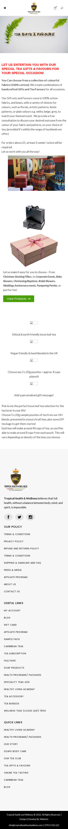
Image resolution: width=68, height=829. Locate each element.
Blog (7, 617)
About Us (10, 584)
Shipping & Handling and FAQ (22, 562)
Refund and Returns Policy (21, 548)
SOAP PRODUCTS (14, 667)
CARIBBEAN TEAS (13, 646)
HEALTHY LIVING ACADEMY (19, 689)
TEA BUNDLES (11, 703)
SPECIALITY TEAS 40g (17, 682)
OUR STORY (11, 744)
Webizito (44, 819)
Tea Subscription (15, 653)
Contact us (12, 591)
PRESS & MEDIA (13, 570)
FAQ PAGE (10, 660)
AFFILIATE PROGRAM (16, 577)
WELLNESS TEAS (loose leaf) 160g (25, 710)
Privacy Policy (14, 541)
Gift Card (10, 624)
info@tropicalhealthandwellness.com (26, 825)
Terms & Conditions (17, 534)
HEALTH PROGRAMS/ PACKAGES (22, 675)
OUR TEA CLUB (12, 758)
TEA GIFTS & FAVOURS (17, 765)
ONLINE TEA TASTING (16, 772)
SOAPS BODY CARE (15, 751)
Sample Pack (12, 639)
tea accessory (14, 696)
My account (12, 610)
